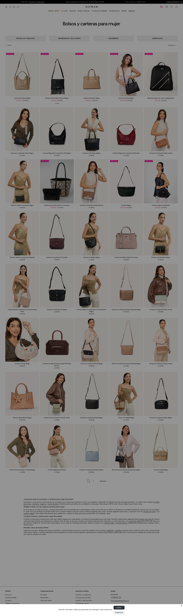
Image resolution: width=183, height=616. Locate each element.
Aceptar (118, 607)
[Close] (181, 605)
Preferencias (119, 612)
